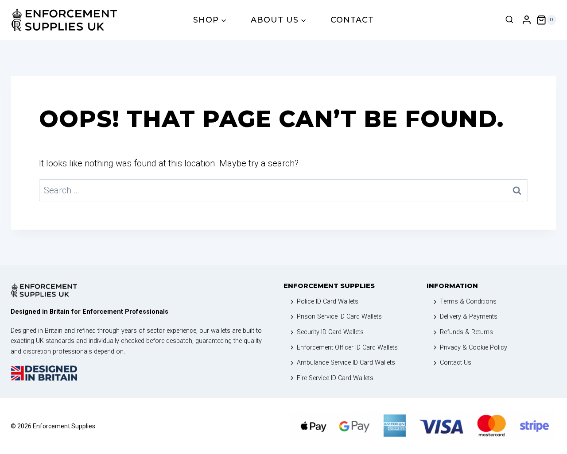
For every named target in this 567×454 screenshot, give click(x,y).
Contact (352, 20)
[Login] (526, 20)
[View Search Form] (509, 19)
